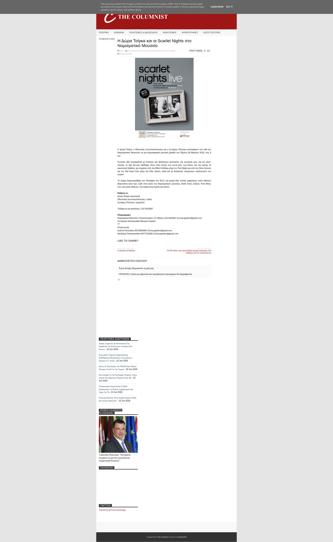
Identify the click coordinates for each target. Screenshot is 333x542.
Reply (121, 51)
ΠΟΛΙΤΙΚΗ (104, 32)
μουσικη (139, 51)
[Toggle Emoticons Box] (118, 279)
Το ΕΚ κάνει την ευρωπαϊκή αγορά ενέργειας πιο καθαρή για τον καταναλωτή (189, 251)
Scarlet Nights (170, 51)
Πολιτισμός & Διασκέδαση (152, 51)
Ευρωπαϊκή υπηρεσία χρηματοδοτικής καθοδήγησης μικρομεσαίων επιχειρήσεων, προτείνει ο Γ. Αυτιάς (115, 358)
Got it (229, 7)
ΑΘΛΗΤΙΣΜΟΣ (170, 32)
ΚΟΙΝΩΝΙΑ (119, 32)
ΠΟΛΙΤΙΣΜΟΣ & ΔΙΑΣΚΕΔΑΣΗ (143, 32)
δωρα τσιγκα (131, 51)
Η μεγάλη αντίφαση (126, 250)
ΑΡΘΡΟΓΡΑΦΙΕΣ (190, 32)
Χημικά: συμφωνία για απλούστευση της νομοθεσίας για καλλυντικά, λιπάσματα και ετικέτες (115, 346)
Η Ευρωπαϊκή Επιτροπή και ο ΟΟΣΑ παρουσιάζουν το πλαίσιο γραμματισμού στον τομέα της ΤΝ (116, 389)
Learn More (217, 7)
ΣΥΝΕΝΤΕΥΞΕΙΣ (107, 39)
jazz (163, 51)
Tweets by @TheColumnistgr (112, 510)
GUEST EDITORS (211, 32)
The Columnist (163, 537)
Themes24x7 (182, 537)
